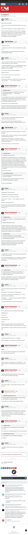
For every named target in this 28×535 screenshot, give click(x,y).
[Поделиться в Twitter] (1, 468)
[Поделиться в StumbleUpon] (14, 468)
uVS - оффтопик (8, 519)
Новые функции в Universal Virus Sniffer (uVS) (14, 485)
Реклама (5, 1)
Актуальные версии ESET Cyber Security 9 (13, 504)
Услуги (2, 1)
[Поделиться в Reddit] (12, 468)
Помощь (14, 16)
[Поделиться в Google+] (6, 468)
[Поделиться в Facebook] (3, 468)
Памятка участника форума (7, 478)
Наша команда (10, 1)
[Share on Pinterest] (16, 468)
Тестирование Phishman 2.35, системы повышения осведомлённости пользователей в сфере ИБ (15, 509)
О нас (21, 1)
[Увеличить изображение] (9, 77)
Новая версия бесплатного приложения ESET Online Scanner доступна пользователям (15, 494)
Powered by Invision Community (14, 533)
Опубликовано (10, 20)
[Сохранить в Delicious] (10, 468)
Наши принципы (16, 1)
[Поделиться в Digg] (8, 468)
